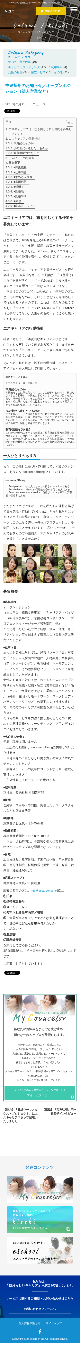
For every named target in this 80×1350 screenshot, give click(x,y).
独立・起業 (38, 72)
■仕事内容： (21, 172)
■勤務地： (20, 191)
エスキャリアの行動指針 (24, 138)
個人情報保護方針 (29, 1323)
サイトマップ (54, 1323)
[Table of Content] (69, 123)
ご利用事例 (55, 67)
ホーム (40, 37)
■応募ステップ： (24, 206)
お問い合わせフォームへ (40, 1308)
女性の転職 (15, 72)
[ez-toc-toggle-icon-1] (67, 123)
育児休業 (25, 62)
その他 (58, 72)
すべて (12, 62)
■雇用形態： (21, 181)
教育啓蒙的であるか (26, 153)
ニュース (39, 104)
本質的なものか (24, 143)
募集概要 (14, 162)
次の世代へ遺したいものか (31, 148)
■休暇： (19, 201)
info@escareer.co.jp (44, 890)
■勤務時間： (21, 196)
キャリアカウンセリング (24, 67)
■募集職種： (21, 167)
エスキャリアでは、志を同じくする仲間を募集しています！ (40, 131)
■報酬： (19, 186)
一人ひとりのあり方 (21, 158)
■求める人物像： (24, 177)
